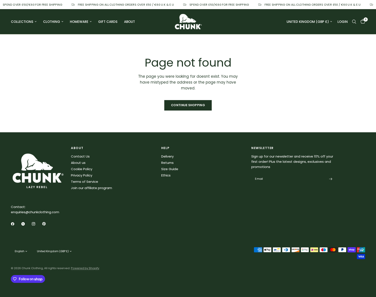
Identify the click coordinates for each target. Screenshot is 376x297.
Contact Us (80, 156)
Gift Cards (108, 21)
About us (78, 162)
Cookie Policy (81, 169)
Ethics (166, 175)
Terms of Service (84, 181)
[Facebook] (15, 224)
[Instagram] (36, 224)
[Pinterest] (47, 224)
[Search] (354, 21)
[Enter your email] (330, 179)
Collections (22, 21)
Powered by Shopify (85, 268)
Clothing (51, 21)
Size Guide (169, 169)
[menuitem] (25, 22)
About (129, 21)
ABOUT (77, 147)
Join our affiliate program (91, 188)
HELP (165, 147)
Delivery (167, 156)
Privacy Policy (81, 175)
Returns (167, 162)
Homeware (79, 21)
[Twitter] (26, 224)
